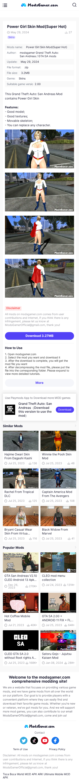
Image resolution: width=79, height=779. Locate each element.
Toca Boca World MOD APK (20, 774)
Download (39, 336)
